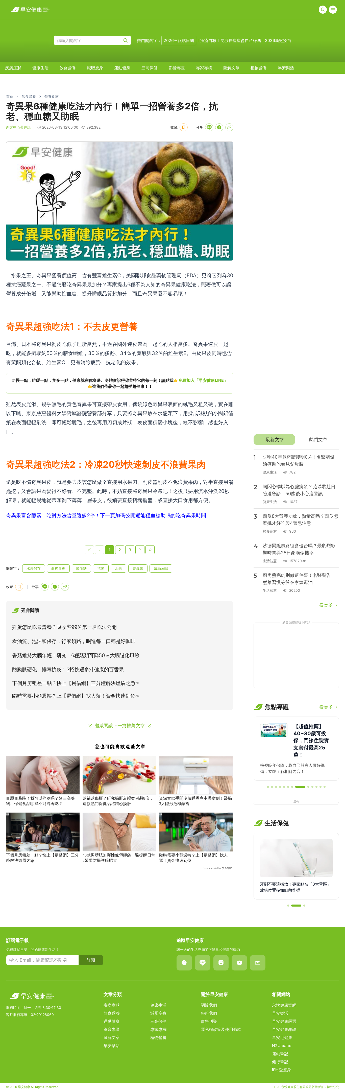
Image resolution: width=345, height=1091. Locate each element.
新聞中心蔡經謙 (18, 127)
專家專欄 (204, 67)
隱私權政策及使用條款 (221, 1029)
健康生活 (40, 67)
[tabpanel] (296, 528)
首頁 (9, 96)
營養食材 (51, 96)
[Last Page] (150, 549)
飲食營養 (68, 67)
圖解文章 (231, 67)
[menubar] (149, 68)
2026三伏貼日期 (179, 40)
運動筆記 (280, 1053)
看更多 (326, 604)
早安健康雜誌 (284, 1029)
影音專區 (177, 67)
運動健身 (122, 67)
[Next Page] (139, 549)
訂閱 (91, 960)
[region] (119, 383)
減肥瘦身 (95, 67)
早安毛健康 (282, 1037)
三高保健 (149, 67)
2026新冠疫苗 (278, 40)
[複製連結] (229, 127)
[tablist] (296, 439)
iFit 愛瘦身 (281, 1069)
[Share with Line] (209, 127)
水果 (118, 568)
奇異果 (138, 568)
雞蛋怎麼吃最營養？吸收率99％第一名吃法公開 (64, 627)
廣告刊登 (209, 1021)
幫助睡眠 (161, 568)
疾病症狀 (13, 67)
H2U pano (281, 1045)
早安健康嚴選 (284, 1021)
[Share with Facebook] (219, 127)
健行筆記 (280, 1061)
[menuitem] (13, 68)
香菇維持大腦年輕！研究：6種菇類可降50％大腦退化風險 (75, 655)
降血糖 (81, 568)
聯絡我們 (209, 1013)
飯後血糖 (58, 568)
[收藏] (184, 127)
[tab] (274, 439)
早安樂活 (286, 67)
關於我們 (209, 1005)
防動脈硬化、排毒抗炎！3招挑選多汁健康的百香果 (68, 670)
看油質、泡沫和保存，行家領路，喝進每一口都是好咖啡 (73, 641)
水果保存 (34, 568)
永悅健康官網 (284, 1005)
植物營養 (259, 67)
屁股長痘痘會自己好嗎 (240, 40)
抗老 (100, 568)
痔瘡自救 (208, 40)
